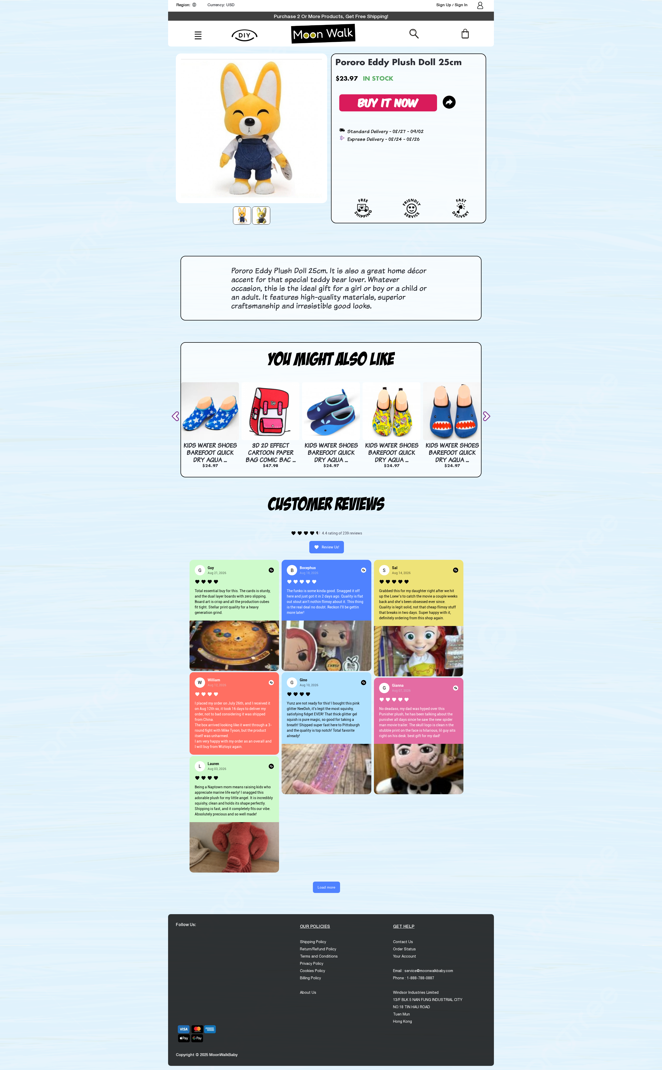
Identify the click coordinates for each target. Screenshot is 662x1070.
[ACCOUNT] (480, 6)
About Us (308, 992)
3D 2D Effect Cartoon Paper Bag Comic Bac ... (270, 452)
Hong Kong (402, 1021)
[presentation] (176, 416)
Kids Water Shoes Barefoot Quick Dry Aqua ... (210, 452)
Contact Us (403, 942)
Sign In (461, 4)
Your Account (404, 956)
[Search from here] (414, 33)
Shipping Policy (313, 942)
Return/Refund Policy (318, 949)
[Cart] (465, 33)
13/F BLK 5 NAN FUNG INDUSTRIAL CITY (427, 1000)
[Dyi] (244, 32)
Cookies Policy (312, 971)
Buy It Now (388, 102)
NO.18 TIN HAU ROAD (411, 1007)
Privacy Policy (311, 963)
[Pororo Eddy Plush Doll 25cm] (242, 216)
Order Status (404, 949)
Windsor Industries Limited (416, 992)
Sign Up (444, 4)
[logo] (323, 34)
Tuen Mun (401, 1014)
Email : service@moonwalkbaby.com (423, 971)
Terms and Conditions (319, 956)
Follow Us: (186, 924)
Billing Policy (310, 978)
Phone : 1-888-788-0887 (413, 978)
